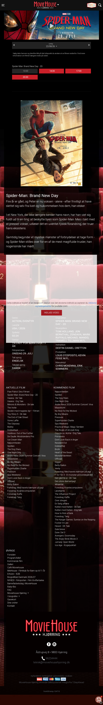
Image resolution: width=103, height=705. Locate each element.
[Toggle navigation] (100, 5)
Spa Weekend (14, 475)
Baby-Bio (11, 586)
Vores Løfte (13, 420)
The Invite (11, 407)
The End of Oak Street (17, 417)
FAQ (9, 590)
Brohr (57, 449)
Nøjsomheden (14, 443)
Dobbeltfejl (60, 446)
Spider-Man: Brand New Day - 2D (22, 395)
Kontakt (11, 606)
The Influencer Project (65, 494)
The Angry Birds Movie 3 (66, 539)
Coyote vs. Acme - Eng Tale (68, 433)
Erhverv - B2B (13, 574)
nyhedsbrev (36, 676)
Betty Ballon (13, 484)
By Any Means (14, 462)
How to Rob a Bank (64, 513)
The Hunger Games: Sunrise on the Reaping (75, 519)
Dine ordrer (12, 602)
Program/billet (14, 558)
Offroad (11, 481)
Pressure (11, 471)
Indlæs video (51, 312)
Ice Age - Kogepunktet (65, 545)
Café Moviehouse (15, 567)
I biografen (12, 596)
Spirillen (10, 446)
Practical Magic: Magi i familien (69, 427)
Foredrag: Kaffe (14, 494)
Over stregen (61, 500)
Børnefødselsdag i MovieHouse (22, 583)
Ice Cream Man (14, 439)
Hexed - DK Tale (62, 526)
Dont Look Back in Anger (19, 478)
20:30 (25, 77)
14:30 (52, 71)
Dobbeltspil (12, 430)
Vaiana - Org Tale (15, 401)
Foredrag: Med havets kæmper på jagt (25, 487)
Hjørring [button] (47, 3)
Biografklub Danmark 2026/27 (21, 577)
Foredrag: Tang (14, 497)
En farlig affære (62, 503)
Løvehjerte (60, 491)
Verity (57, 468)
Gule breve (60, 529)
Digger (58, 462)
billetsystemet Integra (58, 682)
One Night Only (14, 452)
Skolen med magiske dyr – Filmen (23, 411)
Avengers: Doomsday (65, 535)
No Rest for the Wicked (18, 465)
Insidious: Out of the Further (20, 433)
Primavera (60, 436)
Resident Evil (61, 443)
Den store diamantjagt (65, 481)
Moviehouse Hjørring (17, 593)
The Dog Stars (14, 449)
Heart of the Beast (63, 452)
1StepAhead (78, 682)
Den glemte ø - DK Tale (65, 478)
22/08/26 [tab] (50, 45)
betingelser (47, 676)
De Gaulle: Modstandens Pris (20, 436)
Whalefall (59, 484)
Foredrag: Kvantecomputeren (21, 491)
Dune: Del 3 (60, 532)
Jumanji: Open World (64, 542)
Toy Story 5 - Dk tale (16, 414)
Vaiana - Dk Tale (14, 398)
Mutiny (10, 427)
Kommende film (15, 561)
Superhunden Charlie (16, 468)
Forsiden (11, 554)
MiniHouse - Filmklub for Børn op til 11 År (26, 570)
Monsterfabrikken (63, 455)
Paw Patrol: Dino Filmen (18, 391)
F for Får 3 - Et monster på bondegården (74, 475)
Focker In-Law (61, 523)
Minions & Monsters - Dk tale (20, 404)
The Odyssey (13, 423)
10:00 (25, 71)
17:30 (78, 71)
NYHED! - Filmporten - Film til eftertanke (25, 580)
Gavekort (11, 599)
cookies (68, 676)
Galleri (10, 564)
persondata (58, 676)
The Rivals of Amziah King (67, 430)
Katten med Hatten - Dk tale (68, 507)
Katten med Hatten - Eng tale (68, 510)
